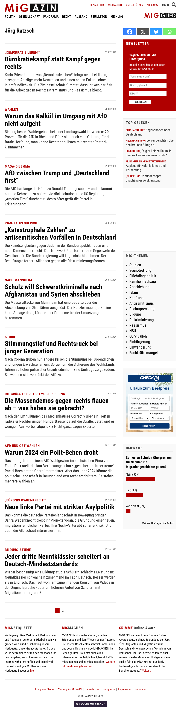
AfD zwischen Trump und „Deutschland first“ (57, 176)
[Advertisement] (149, 220)
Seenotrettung (140, 270)
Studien (135, 265)
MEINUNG (117, 16)
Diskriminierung (141, 320)
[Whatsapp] (169, 31)
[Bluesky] (156, 31)
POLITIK (10, 16)
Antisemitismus (141, 303)
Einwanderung (140, 347)
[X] (143, 31)
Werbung (152, 5)
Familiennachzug (142, 281)
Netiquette (109, 689)
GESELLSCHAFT (29, 16)
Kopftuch (136, 298)
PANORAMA (51, 16)
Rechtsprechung (141, 309)
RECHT (66, 16)
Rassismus (137, 325)
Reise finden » (149, 426)
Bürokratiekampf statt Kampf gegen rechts (53, 62)
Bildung (135, 314)
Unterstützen (134, 5)
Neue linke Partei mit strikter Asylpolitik (59, 507)
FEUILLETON (99, 16)
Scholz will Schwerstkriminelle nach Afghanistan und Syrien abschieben (53, 290)
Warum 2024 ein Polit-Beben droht (51, 452)
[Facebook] (129, 31)
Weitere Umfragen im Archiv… (158, 523)
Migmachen (115, 5)
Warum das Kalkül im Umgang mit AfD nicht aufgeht (56, 119)
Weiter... (146, 670)
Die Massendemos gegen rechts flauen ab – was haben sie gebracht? (57, 404)
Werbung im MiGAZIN (69, 689)
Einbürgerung (139, 342)
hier (32, 670)
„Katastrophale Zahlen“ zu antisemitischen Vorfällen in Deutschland (60, 233)
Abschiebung (139, 287)
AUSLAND (81, 16)
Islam (133, 292)
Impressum (124, 689)
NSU (132, 331)
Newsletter (97, 5)
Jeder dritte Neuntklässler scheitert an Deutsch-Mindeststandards (57, 560)
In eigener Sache (44, 689)
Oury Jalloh (138, 336)
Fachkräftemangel (143, 353)
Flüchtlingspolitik (142, 276)
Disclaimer (140, 689)
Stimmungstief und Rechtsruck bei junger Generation (51, 347)
